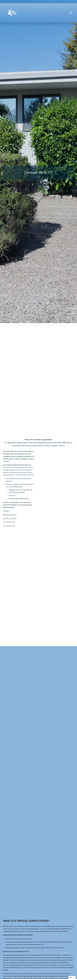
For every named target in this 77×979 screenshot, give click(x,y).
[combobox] (71, 977)
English (70, 977)
